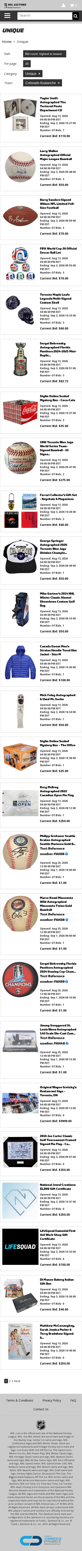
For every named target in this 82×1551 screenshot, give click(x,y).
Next (17, 1381)
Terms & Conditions (19, 1400)
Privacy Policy (51, 1400)
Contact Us (41, 1409)
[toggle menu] (7, 15)
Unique (31, 73)
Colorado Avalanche (41, 83)
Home (7, 41)
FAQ (73, 1400)
